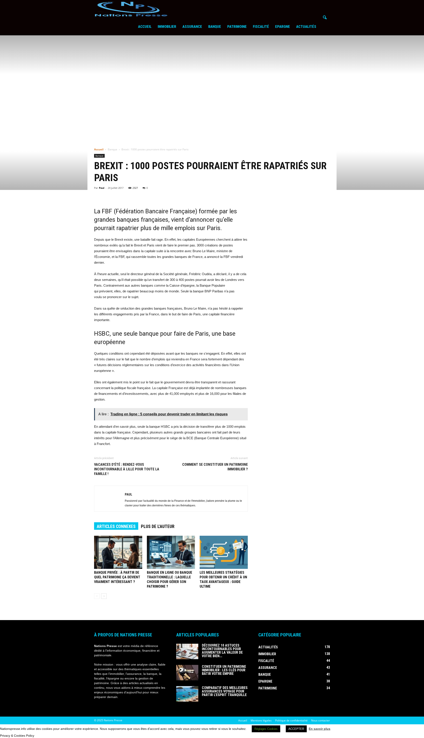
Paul (101, 187)
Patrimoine (237, 26)
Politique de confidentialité (291, 720)
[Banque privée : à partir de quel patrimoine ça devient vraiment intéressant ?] (118, 552)
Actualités (306, 26)
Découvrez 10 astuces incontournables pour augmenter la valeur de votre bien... (222, 650)
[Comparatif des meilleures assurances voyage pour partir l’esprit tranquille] (187, 694)
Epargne (282, 26)
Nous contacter (320, 720)
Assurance (192, 26)
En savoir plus (319, 728)
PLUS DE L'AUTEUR (157, 526)
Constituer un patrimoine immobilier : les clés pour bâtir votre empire (224, 670)
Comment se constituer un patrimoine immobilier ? (215, 466)
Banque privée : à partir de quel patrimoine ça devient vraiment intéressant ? (117, 577)
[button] (324, 17)
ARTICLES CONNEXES (116, 526)
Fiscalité (261, 26)
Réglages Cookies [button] (266, 728)
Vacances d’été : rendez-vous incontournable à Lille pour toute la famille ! (126, 469)
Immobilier (167, 26)
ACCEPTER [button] (296, 728)
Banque (214, 26)
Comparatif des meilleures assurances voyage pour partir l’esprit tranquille (225, 691)
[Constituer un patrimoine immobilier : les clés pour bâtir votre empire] (187, 672)
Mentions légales (261, 720)
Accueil (144, 26)
